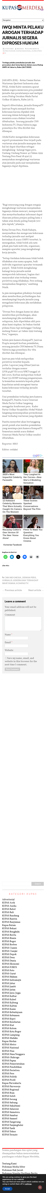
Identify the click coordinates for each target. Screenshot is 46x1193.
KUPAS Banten (9, 919)
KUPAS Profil (8, 1080)
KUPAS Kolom (9, 1028)
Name (8, 634)
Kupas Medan (9, 1041)
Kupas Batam (9, 925)
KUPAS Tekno (9, 1131)
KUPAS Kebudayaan (12, 1012)
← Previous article (12, 590)
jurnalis (7, 580)
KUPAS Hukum (9, 51)
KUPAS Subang (10, 1102)
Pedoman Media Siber (13, 1167)
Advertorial (8, 899)
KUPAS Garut (9, 973)
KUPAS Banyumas (11, 922)
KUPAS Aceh (8, 902)
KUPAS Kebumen (11, 1015)
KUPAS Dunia (9, 960)
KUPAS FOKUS (9, 967)
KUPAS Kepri (8, 1019)
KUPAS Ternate (10, 1134)
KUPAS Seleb (8, 1096)
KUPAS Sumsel (9, 1118)
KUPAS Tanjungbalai (12, 1125)
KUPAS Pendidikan (12, 1067)
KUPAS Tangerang (11, 1122)
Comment (10, 615)
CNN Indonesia (12, 577)
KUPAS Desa (8, 957)
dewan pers (29, 577)
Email (8, 642)
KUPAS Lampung (11, 1035)
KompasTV (22, 583)
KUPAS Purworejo (11, 1086)
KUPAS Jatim (8, 989)
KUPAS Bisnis (9, 938)
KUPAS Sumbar (10, 1115)
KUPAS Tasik (8, 1128)
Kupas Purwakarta (11, 1083)
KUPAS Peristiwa (11, 1070)
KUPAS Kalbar (9, 996)
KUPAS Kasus (9, 1009)
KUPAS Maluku (10, 1038)
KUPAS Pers (37, 51)
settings (28, 1184)
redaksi (20, 49)
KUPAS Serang (9, 1099)
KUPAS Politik (9, 1076)
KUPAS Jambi (9, 986)
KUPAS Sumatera (11, 1112)
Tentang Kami (9, 1163)
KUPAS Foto (8, 970)
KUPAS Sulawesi (10, 1109)
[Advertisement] (23, 74)
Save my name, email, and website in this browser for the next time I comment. (21, 661)
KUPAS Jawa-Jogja (11, 993)
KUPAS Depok (9, 954)
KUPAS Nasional (23, 51)
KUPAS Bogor (9, 941)
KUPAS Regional (10, 1089)
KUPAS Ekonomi (10, 964)
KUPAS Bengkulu (11, 931)
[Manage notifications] (40, 1187)
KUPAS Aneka (9, 906)
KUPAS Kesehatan (11, 1022)
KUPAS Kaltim (9, 1006)
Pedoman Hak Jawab (12, 1170)
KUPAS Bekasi (9, 928)
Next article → (36, 590)
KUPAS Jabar (8, 983)
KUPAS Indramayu (11, 980)
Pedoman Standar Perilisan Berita (19, 1173)
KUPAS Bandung (10, 915)
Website (9, 650)
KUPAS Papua (9, 1060)
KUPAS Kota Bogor (11, 1031)
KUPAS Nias (8, 1051)
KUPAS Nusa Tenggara (13, 1054)
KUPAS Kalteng (10, 1002)
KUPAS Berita (33, 49)
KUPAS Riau (8, 1093)
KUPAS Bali (8, 912)
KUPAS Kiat (8, 1025)
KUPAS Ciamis (9, 948)
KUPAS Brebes (9, 944)
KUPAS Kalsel (9, 999)
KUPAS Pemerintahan (13, 1064)
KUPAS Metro (9, 1044)
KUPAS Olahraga (10, 1057)
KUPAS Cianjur (10, 951)
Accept (7, 1189)
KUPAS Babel (9, 909)
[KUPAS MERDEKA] (23, 10)
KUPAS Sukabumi (11, 1106)
